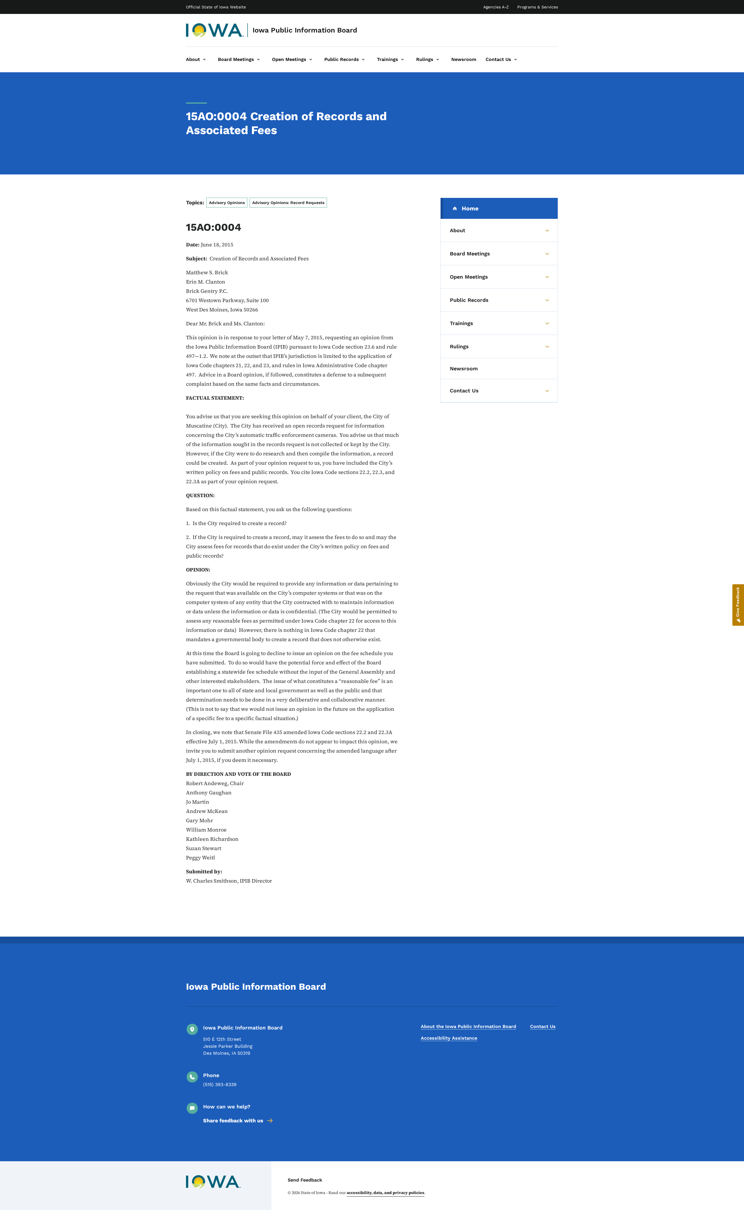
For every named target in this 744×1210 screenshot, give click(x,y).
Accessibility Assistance (449, 1038)
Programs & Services (537, 7)
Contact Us (543, 1026)
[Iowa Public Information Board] (215, 30)
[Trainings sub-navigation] (402, 59)
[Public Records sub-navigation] (363, 59)
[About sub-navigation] (204, 59)
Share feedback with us (233, 1120)
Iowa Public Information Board (305, 30)
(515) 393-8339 (220, 1084)
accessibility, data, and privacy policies (385, 1192)
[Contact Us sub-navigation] (515, 59)
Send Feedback (305, 1180)
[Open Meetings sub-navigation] (310, 59)
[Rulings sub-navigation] (437, 59)
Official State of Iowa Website (216, 7)
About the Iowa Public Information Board (468, 1026)
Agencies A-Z (496, 7)
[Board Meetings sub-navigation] (258, 59)
